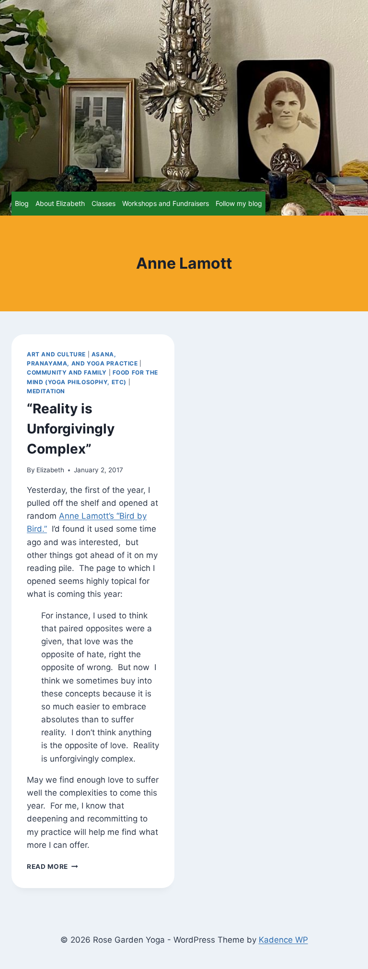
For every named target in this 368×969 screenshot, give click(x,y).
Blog (22, 203)
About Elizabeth (60, 203)
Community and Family (67, 372)
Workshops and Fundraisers (165, 203)
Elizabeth (50, 470)
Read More (52, 866)
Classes (103, 203)
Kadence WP (283, 940)
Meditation (46, 391)
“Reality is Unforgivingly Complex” (71, 428)
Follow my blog (239, 203)
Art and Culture (56, 354)
